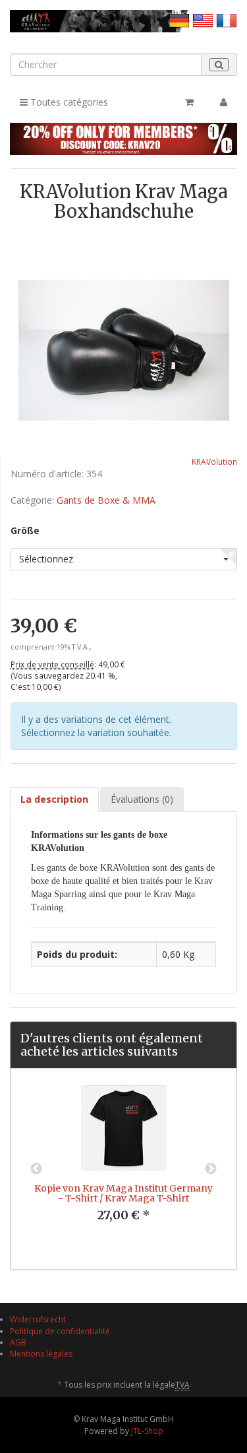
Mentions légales (41, 1353)
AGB (18, 1342)
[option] (123, 1164)
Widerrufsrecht (38, 1319)
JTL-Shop (147, 1430)
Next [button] (211, 1169)
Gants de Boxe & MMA (106, 500)
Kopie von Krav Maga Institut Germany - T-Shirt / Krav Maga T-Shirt (123, 1193)
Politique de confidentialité (60, 1331)
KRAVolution (214, 461)
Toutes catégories (68, 102)
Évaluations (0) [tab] (142, 799)
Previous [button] (36, 1169)
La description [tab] (54, 799)
